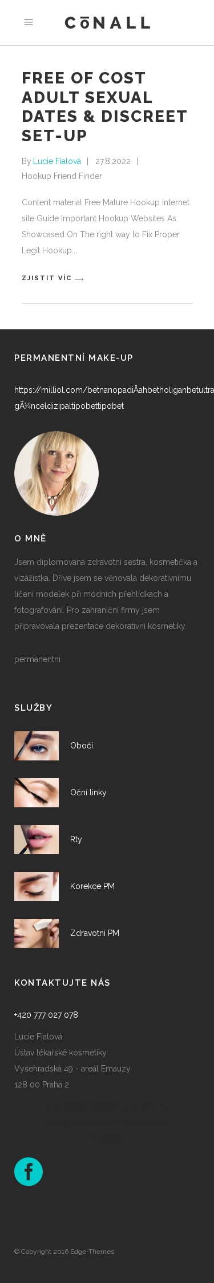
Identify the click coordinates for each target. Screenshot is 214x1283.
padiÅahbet (138, 390)
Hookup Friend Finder (62, 176)
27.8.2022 (113, 161)
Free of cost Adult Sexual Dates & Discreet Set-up (105, 107)
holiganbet (179, 390)
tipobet (84, 406)
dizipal (59, 406)
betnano (102, 390)
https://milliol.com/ (50, 390)
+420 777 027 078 (46, 1014)
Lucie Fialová (57, 161)
